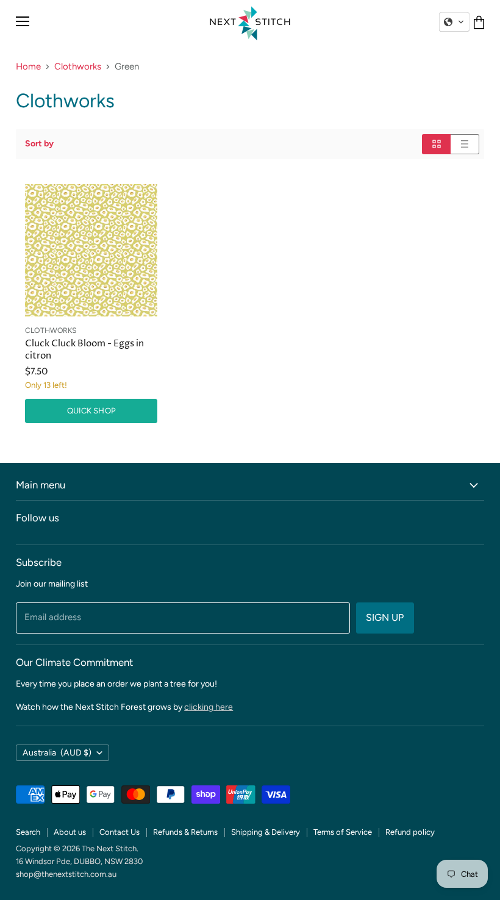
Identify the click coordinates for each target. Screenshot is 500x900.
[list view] (465, 144)
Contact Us (119, 832)
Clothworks (77, 67)
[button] (454, 22)
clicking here (208, 707)
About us (70, 832)
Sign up (385, 617)
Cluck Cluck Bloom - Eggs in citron (84, 349)
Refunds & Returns (185, 832)
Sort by (39, 144)
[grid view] (436, 144)
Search (28, 832)
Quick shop (91, 410)
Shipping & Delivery (265, 832)
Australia (57, 753)
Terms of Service (342, 832)
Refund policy (410, 832)
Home (28, 67)
